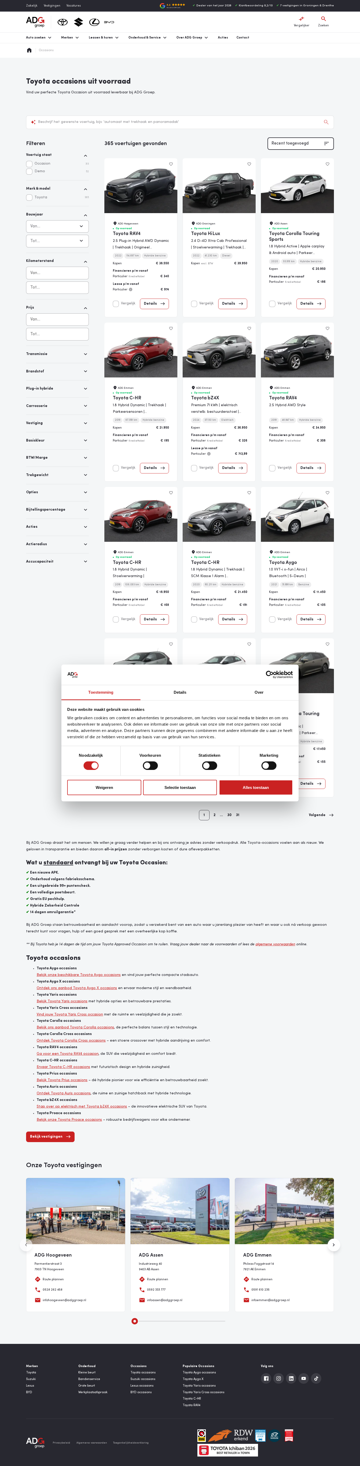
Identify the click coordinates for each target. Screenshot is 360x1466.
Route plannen (53, 1279)
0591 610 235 (260, 1289)
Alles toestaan (256, 787)
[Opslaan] (171, 164)
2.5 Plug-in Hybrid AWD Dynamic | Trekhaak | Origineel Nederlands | (141, 247)
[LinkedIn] (291, 1378)
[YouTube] (303, 1378)
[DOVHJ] (289, 1435)
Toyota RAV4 (126, 234)
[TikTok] (316, 1378)
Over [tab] (259, 692)
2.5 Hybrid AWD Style (287, 405)
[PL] (260, 1435)
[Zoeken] (326, 122)
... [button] (221, 815)
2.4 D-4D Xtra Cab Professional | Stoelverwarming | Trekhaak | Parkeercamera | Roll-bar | (219, 247)
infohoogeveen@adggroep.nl (64, 1300)
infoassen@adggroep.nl (164, 1300)
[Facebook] (266, 1378)
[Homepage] (29, 50)
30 (229, 815)
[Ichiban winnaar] (227, 1450)
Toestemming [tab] (100, 692)
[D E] (274, 1435)
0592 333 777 (156, 1289)
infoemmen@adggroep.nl (270, 1300)
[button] (321, 815)
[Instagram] (278, 1378)
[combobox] (57, 273)
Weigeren (104, 787)
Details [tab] (180, 692)
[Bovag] (201, 1435)
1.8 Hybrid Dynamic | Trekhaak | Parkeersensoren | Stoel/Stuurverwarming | (139, 412)
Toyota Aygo (283, 562)
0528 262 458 (52, 1289)
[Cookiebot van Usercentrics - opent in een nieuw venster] (270, 675)
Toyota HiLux (205, 234)
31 (237, 815)
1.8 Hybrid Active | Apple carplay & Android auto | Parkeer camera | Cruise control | (296, 253)
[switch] (150, 765)
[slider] (135, 1321)
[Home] (35, 22)
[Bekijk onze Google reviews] (172, 5)
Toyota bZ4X (205, 398)
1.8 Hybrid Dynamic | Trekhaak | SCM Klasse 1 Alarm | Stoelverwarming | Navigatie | (217, 576)
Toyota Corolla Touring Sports (294, 237)
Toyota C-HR (127, 398)
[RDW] (230, 1435)
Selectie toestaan (180, 787)
